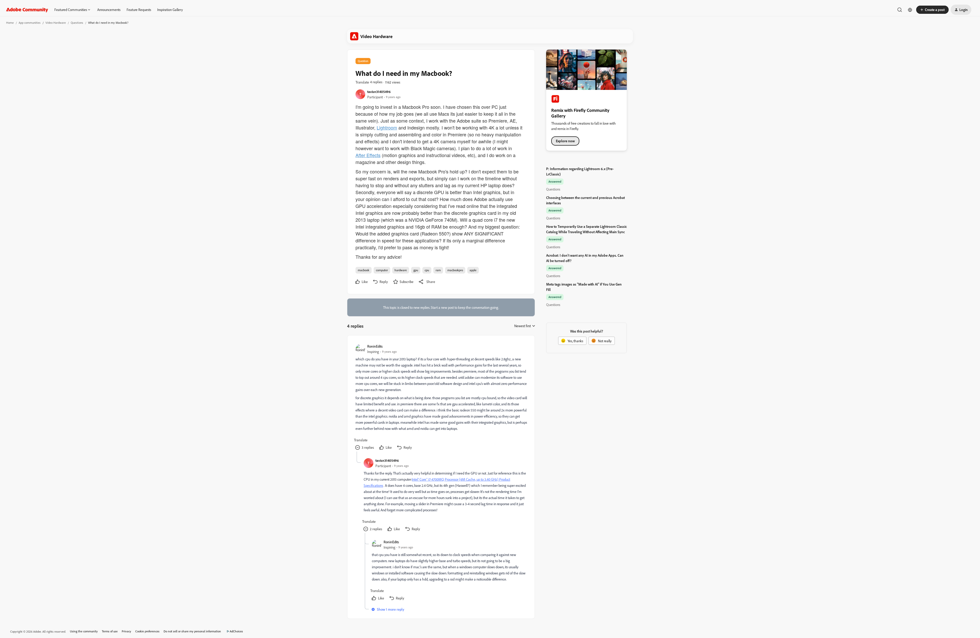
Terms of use (110, 631)
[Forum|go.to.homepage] (27, 10)
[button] (932, 10)
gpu (415, 270)
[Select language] (910, 10)
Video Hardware (55, 23)
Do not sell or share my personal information (192, 631)
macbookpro (455, 270)
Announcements (108, 9)
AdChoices (236, 631)
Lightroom (387, 127)
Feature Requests (139, 9)
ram (438, 270)
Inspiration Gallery (170, 9)
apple (473, 270)
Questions (77, 23)
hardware (401, 270)
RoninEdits (375, 346)
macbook (363, 270)
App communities (30, 23)
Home (10, 23)
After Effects (368, 155)
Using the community (84, 631)
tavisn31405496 (379, 91)
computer (382, 270)
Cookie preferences (147, 631)
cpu (427, 270)
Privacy (126, 631)
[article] (441, 398)
